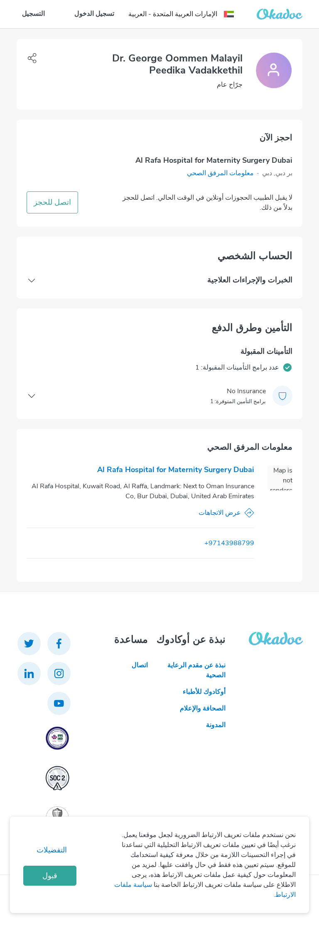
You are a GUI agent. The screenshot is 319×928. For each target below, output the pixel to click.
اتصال (140, 665)
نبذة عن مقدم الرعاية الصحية (196, 670)
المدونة (215, 725)
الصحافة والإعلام (202, 708)
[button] (220, 173)
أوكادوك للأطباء (204, 691)
